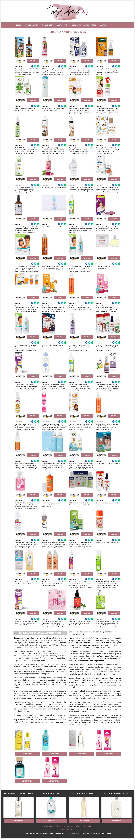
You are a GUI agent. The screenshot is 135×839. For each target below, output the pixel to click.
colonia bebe (62, 25)
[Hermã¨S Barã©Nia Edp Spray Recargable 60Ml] (108, 244)
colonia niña (105, 25)
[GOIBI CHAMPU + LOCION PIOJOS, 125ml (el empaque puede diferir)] (81, 481)
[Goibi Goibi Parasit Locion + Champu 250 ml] (54, 323)
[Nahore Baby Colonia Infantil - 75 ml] (54, 205)
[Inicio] (67, 21)
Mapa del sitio (67, 830)
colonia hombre (31, 25)
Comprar (33, 61)
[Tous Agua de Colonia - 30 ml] (81, 740)
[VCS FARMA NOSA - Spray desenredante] (54, 165)
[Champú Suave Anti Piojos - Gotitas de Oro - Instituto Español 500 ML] (27, 560)
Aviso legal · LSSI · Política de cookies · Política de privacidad (67, 826)
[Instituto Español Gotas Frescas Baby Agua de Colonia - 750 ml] (54, 86)
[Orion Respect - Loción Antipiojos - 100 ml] (108, 481)
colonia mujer (47, 25)
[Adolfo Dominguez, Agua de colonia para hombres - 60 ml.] (27, 767)
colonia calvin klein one (116, 793)
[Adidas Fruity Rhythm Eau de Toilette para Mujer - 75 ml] (108, 740)
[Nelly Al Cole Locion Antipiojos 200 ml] (108, 520)
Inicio (18, 25)
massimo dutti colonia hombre (84, 25)
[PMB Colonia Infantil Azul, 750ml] (54, 740)
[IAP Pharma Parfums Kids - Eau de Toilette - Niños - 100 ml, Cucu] (27, 86)
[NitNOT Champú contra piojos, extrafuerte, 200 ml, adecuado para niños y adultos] (54, 481)
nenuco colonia (51, 793)
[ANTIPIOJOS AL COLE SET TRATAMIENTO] (108, 441)
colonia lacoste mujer (83, 793)
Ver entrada (27, 754)
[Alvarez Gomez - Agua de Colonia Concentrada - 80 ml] (27, 740)
